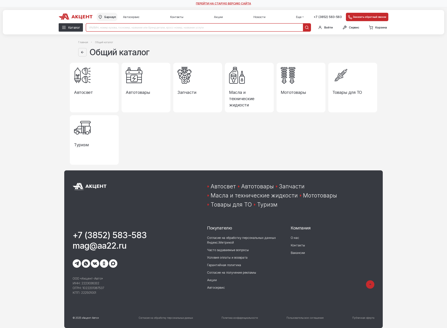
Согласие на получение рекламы (231, 272)
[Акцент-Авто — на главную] (76, 17)
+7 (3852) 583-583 (328, 17)
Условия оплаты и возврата (227, 257)
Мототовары (320, 195)
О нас (295, 238)
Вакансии (298, 253)
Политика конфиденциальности (240, 317)
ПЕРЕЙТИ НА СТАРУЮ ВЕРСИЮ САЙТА (223, 3)
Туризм (267, 204)
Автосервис (216, 287)
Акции (212, 280)
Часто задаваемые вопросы (228, 250)
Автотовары (257, 186)
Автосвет (223, 186)
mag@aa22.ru (99, 245)
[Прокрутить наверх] (370, 284)
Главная (83, 42)
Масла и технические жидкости (254, 195)
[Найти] (307, 27)
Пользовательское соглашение (305, 317)
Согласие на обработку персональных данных (166, 317)
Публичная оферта (363, 317)
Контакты (298, 245)
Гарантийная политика (224, 265)
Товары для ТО (231, 204)
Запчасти (292, 186)
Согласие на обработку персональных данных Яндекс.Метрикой (241, 240)
